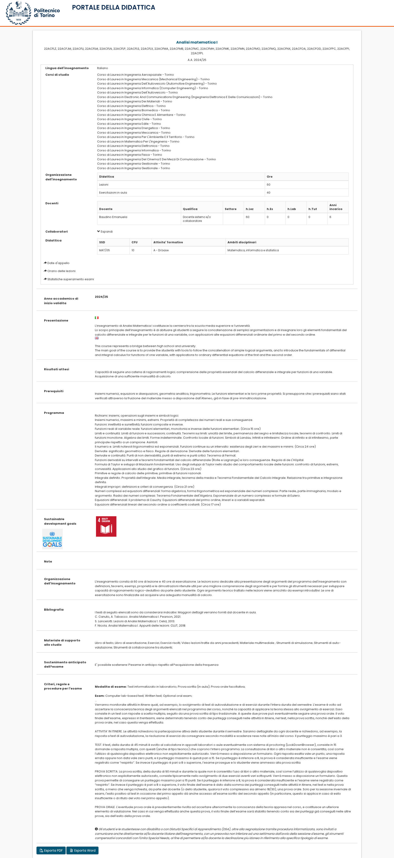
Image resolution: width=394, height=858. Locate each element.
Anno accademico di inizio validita (61, 300)
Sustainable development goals (60, 521)
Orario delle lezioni (61, 271)
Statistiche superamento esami (70, 279)
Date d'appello (58, 263)
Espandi (106, 231)
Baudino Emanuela (113, 217)
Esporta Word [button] (84, 850)
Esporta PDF (53, 850)
